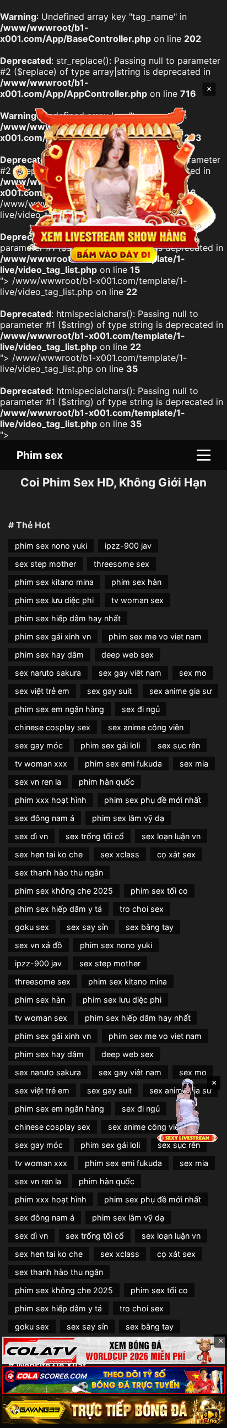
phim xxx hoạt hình (51, 800)
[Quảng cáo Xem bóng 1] (113, 1350)
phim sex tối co (159, 890)
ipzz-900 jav (128, 545)
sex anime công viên (145, 727)
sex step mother (45, 563)
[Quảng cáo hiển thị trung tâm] (114, 185)
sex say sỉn (87, 927)
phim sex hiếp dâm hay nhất (68, 618)
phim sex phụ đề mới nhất (152, 800)
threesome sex (121, 563)
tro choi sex (142, 908)
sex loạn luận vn (171, 836)
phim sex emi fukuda (123, 763)
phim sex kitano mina (54, 582)
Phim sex (40, 455)
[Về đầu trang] (203, 1415)
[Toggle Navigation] (203, 455)
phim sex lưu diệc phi (54, 600)
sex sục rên (179, 745)
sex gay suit (109, 691)
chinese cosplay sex (52, 727)
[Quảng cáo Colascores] (113, 1380)
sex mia (194, 763)
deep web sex (127, 654)
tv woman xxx (41, 763)
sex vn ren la (38, 781)
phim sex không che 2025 (64, 890)
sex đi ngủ (141, 709)
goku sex (32, 927)
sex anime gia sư (180, 691)
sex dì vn (31, 836)
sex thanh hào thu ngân (59, 872)
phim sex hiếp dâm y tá (58, 908)
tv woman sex (137, 600)
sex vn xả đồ (38, 945)
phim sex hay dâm (49, 654)
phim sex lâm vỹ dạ (128, 818)
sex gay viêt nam (130, 672)
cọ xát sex (176, 854)
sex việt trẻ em (42, 691)
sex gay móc (39, 745)
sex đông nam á (44, 818)
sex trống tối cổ (95, 836)
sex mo (193, 672)
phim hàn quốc (106, 781)
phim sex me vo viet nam (155, 636)
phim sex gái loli (110, 745)
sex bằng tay (150, 927)
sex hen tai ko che (49, 854)
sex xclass (119, 854)
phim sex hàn (136, 582)
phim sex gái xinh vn (53, 636)
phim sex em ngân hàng (59, 709)
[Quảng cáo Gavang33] (113, 1410)
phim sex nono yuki (51, 545)
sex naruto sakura (48, 672)
